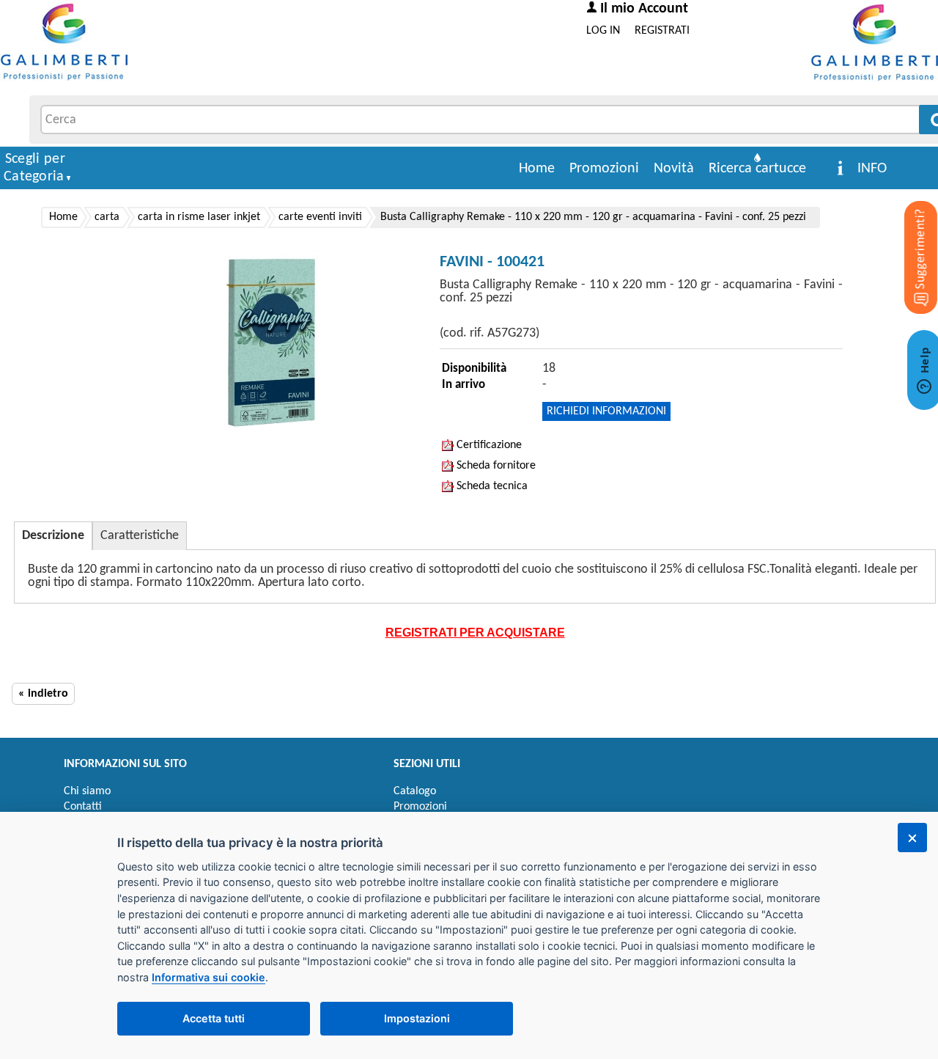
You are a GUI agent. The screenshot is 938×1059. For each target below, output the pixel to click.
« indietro (43, 694)
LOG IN (603, 31)
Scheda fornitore (495, 466)
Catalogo (415, 791)
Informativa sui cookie (208, 977)
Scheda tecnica (491, 486)
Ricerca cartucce (757, 168)
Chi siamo (87, 791)
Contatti (83, 807)
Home (537, 168)
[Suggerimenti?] (908, 234)
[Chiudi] (912, 837)
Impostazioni (417, 1018)
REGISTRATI (662, 31)
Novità (674, 168)
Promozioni (604, 168)
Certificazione (488, 445)
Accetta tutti (213, 1018)
